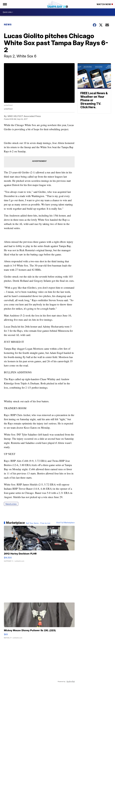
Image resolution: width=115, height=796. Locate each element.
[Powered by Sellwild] (70, 682)
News (8, 24)
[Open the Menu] (4, 4)
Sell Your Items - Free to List (38, 523)
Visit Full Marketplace (65, 523)
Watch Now (104, 4)
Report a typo (11, 504)
